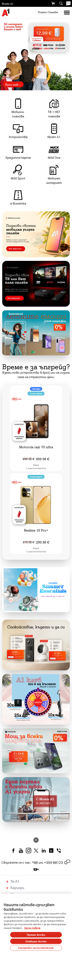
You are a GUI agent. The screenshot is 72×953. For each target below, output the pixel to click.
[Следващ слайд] (68, 54)
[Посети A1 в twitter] (36, 850)
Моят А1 (7, 3)
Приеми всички (36, 934)
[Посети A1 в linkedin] (43, 850)
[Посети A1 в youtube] (21, 850)
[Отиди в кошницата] (53, 3)
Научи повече (32, 927)
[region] (36, 54)
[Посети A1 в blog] (51, 850)
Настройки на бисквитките (36, 947)
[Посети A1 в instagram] (28, 850)
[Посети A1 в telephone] (59, 850)
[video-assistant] (36, 869)
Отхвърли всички (36, 941)
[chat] (67, 862)
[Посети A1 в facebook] (13, 850)
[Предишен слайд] (4, 54)
